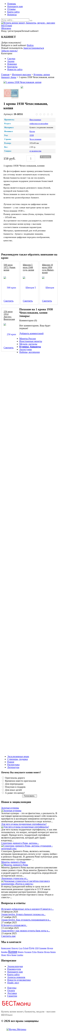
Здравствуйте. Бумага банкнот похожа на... (23, 914)
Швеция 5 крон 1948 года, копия (28, 267)
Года (31, 948)
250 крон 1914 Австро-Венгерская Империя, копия (9, 318)
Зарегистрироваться (33, 48)
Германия (42, 948)
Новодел (14, 948)
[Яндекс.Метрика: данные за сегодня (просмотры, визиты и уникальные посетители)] (16, 1029)
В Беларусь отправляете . (14, 925)
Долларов (27, 952)
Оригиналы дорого (14, 778)
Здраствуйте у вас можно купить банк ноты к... (25, 930)
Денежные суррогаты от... (14, 878)
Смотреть (8, 301)
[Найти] (31, 20)
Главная (5, 74)
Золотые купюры (10, 808)
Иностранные (35, 120)
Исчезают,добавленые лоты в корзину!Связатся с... (27, 909)
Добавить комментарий (31, 333)
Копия (12, 951)
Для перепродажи (13, 784)
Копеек (53, 952)
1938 (31, 135)
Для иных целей (13, 790)
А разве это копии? (14, 793)
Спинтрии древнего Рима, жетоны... (20, 843)
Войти (30, 45)
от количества (35, 151)
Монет (3, 955)
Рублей (25, 948)
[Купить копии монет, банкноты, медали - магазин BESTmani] (29, 25)
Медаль (47, 952)
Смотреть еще (8, 936)
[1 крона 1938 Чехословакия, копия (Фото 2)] (28, 87)
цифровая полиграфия (38, 124)
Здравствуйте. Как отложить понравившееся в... (26, 920)
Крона (32, 131)
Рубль (34, 952)
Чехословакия (35, 139)
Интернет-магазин (21, 74)
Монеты (40, 952)
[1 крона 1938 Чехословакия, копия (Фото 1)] (11, 93)
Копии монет (6, 948)
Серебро (20, 955)
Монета (20, 952)
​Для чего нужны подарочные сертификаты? (24, 824)
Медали (50, 948)
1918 (37, 948)
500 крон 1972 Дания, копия (10, 267)
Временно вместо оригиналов (20, 781)
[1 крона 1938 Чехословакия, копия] (28, 82)
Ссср (20, 948)
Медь (9, 955)
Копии (13, 955)
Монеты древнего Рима (13, 862)
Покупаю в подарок (15, 787)
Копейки (4, 952)
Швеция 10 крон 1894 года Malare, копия (48, 268)
